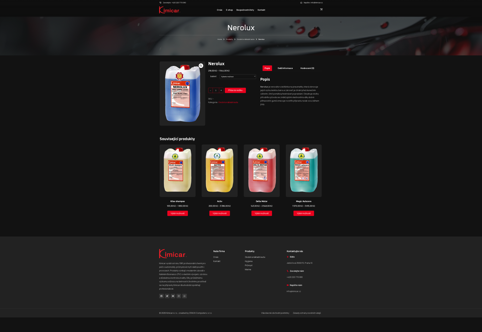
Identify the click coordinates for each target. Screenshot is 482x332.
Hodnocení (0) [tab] (307, 68)
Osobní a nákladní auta (245, 39)
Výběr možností (178, 213)
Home (220, 39)
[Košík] (321, 9)
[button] (201, 65)
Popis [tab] (267, 68)
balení (213, 76)
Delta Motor (261, 201)
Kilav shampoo (177, 201)
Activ (219, 201)
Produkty (229, 39)
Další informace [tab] (285, 68)
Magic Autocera (303, 201)
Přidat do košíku (235, 90)
